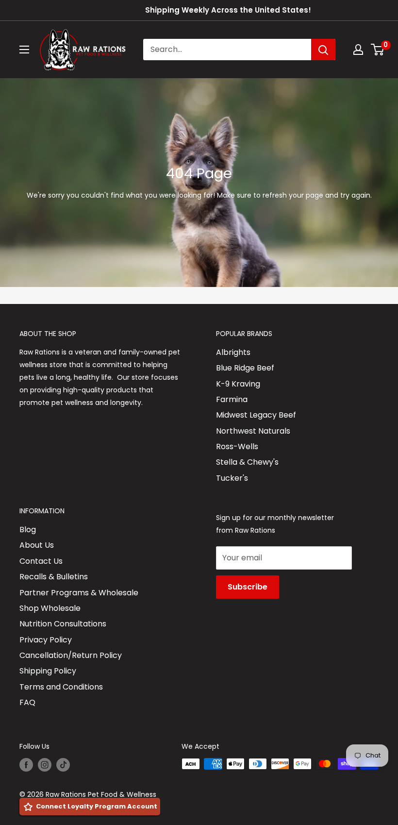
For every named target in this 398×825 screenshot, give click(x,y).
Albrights (233, 352)
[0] (378, 49)
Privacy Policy (45, 639)
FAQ (27, 702)
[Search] (323, 49)
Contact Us (41, 561)
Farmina (232, 399)
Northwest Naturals (253, 431)
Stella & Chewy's (247, 462)
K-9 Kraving (238, 383)
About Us (36, 545)
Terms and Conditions (61, 686)
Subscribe (247, 586)
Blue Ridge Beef (245, 367)
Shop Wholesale (50, 608)
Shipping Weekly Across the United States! (228, 10)
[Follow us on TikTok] (63, 765)
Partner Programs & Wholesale (78, 592)
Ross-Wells (237, 446)
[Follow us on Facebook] (26, 765)
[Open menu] (24, 49)
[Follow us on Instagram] (44, 765)
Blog (27, 529)
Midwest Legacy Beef (256, 415)
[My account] (358, 49)
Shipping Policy (47, 670)
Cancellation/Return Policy (70, 655)
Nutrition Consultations (62, 623)
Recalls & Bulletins (53, 576)
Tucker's (232, 478)
